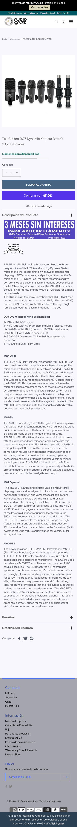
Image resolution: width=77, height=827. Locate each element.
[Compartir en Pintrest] (31, 638)
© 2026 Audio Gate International (22, 801)
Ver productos (39, 7)
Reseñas (8, 617)
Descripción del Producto (20, 215)
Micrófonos (15, 39)
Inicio (4, 39)
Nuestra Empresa (15, 721)
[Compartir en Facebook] (19, 638)
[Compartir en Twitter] (25, 638)
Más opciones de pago (38, 206)
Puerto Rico (12, 705)
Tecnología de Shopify (50, 801)
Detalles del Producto (17, 628)
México (9, 693)
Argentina (11, 697)
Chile (8, 701)
